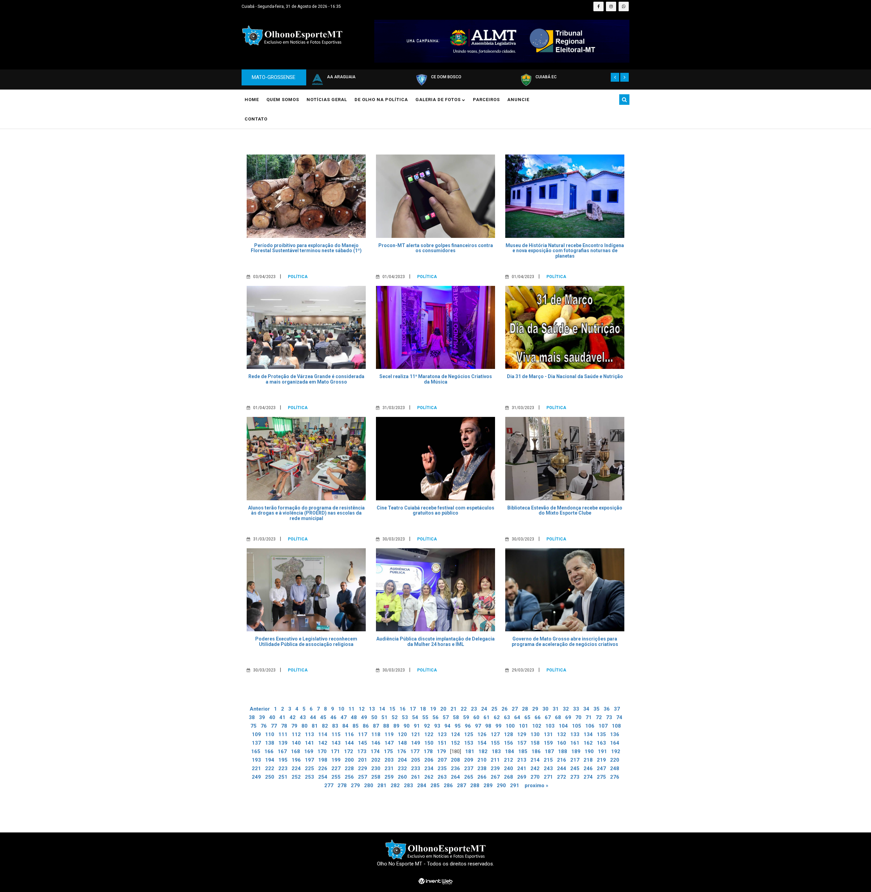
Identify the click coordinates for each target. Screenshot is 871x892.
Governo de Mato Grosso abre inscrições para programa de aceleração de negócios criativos (565, 641)
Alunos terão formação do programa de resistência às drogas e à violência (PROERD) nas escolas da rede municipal (306, 513)
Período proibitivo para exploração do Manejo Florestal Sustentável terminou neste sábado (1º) (306, 248)
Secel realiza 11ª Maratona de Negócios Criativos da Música (435, 379)
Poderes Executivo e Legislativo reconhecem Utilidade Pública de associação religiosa (306, 641)
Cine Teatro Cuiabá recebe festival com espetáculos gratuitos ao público (435, 510)
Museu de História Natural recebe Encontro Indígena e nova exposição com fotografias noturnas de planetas (565, 251)
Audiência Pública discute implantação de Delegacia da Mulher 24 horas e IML (435, 641)
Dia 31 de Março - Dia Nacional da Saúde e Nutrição (565, 376)
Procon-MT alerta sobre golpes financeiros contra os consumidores (435, 248)
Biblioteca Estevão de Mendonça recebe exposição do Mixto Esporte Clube (564, 510)
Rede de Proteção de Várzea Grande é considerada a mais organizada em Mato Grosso (306, 379)
